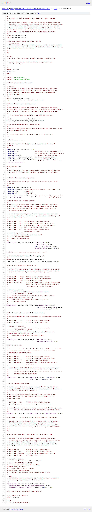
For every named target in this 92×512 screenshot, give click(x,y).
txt (84, 509)
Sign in (88, 3)
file (38, 13)
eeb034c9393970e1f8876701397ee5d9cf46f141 (32, 9)
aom (12, 9)
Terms (21, 509)
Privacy (16, 509)
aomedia (5, 9)
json (88, 509)
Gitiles (11, 509)
